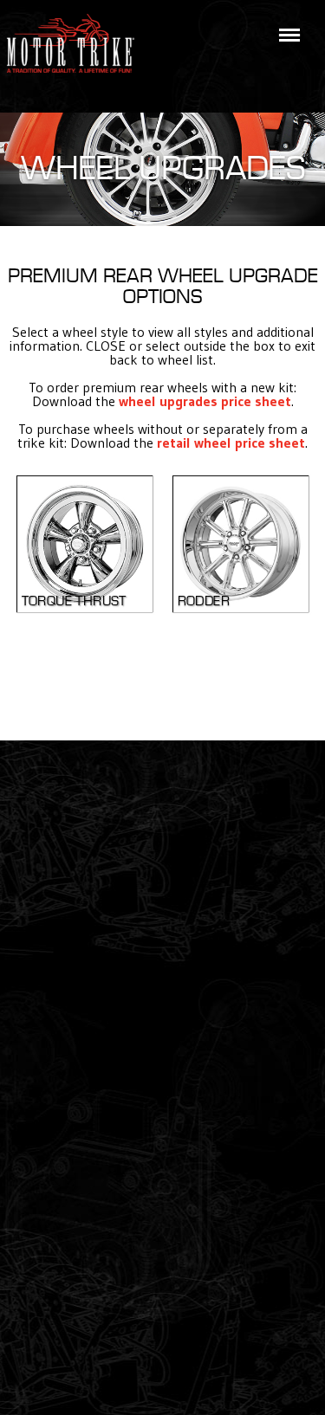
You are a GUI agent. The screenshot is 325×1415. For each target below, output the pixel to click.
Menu (286, 24)
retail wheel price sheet (231, 442)
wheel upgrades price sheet (205, 401)
